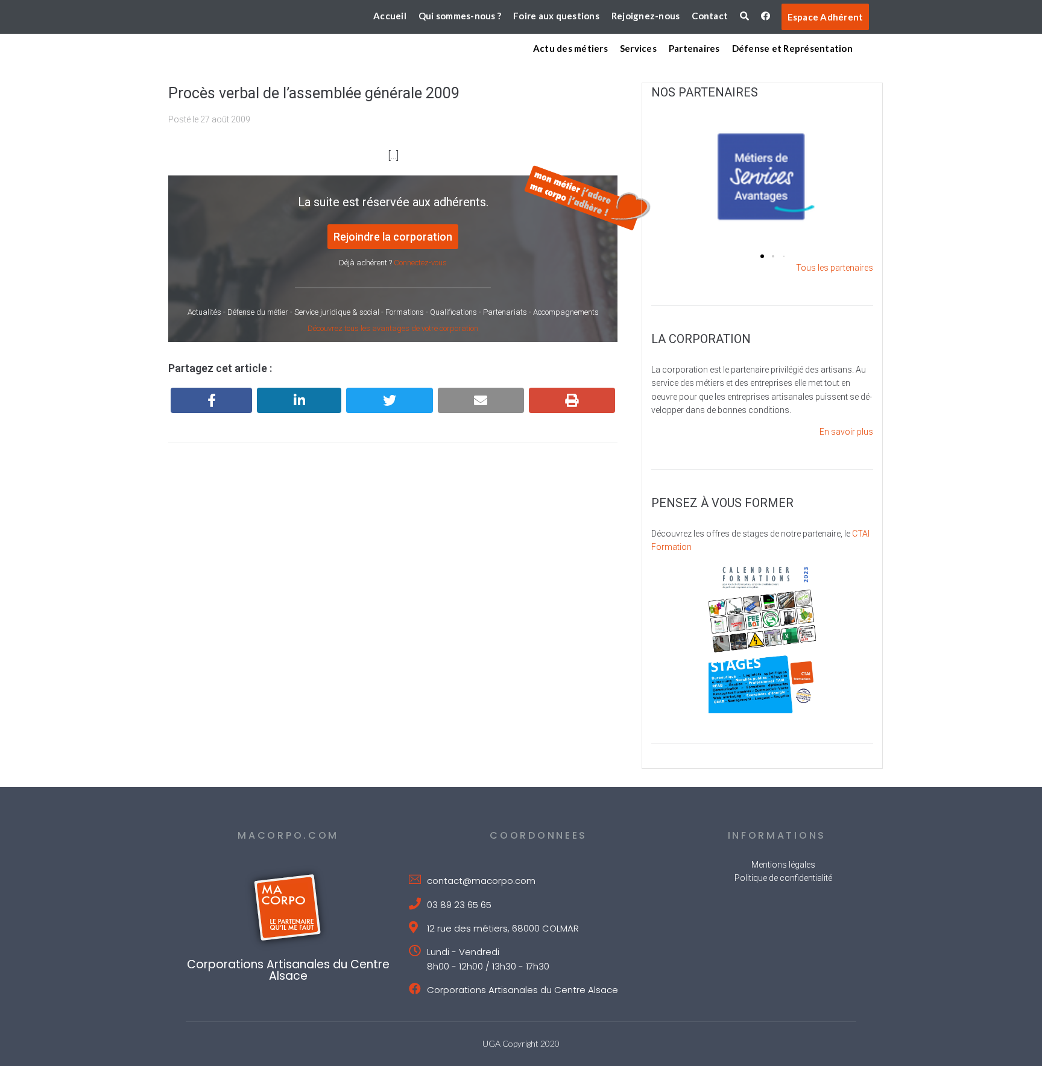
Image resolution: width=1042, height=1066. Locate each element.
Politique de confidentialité (783, 878)
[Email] (481, 400)
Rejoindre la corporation (392, 236)
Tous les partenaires (834, 268)
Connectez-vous (420, 262)
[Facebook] (211, 400)
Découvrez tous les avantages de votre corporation (393, 328)
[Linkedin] (299, 400)
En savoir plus (846, 432)
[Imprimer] (572, 400)
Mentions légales (783, 864)
